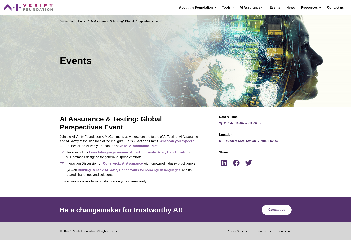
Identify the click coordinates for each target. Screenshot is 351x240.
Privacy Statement (238, 231)
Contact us (335, 7)
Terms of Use (263, 231)
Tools (226, 7)
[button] (224, 163)
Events (275, 7)
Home (82, 21)
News (290, 7)
